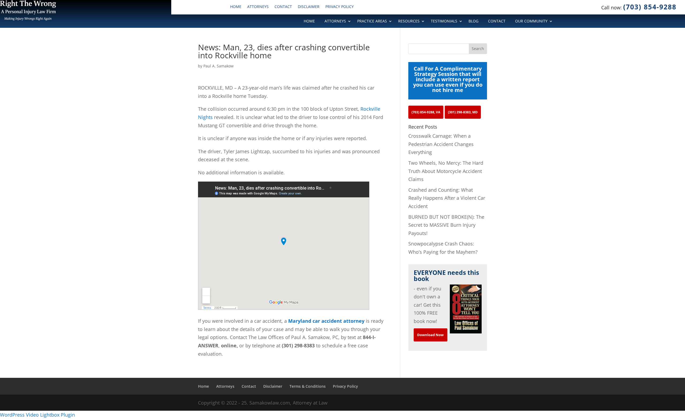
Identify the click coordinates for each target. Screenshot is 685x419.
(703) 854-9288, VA (426, 112)
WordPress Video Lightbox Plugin (37, 415)
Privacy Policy (339, 7)
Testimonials (444, 21)
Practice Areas (372, 21)
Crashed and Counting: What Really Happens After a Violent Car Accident (446, 198)
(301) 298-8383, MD (463, 112)
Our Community (531, 21)
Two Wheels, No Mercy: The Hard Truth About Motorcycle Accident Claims (445, 171)
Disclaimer (308, 7)
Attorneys (258, 7)
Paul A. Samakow (218, 65)
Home (235, 7)
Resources (409, 21)
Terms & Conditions (308, 386)
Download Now (430, 334)
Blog (473, 21)
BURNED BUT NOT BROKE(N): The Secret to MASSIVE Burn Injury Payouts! (446, 225)
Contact (283, 7)
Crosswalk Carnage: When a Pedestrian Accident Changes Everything (441, 144)
